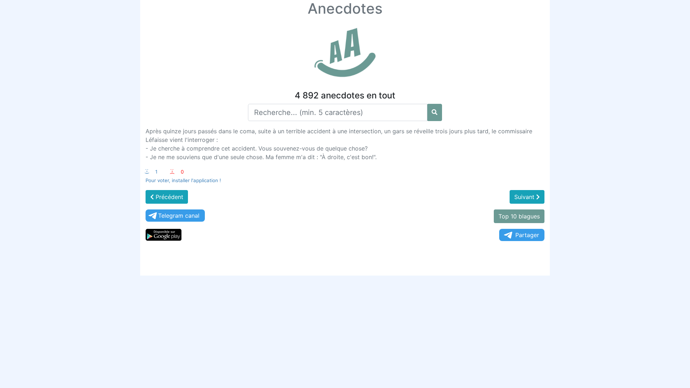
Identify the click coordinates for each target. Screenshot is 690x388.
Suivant (525, 196)
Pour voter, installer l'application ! (183, 180)
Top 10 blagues (519, 216)
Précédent (168, 196)
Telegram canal (178, 215)
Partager (527, 235)
